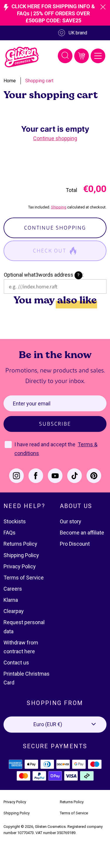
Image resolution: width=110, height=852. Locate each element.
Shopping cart (39, 80)
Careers (13, 589)
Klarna (11, 600)
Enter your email (31, 403)
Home (10, 80)
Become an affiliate (82, 532)
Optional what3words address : (44, 275)
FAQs (10, 532)
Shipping (58, 207)
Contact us (16, 662)
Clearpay (14, 611)
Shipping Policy (21, 555)
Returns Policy (20, 544)
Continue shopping (55, 138)
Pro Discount (75, 544)
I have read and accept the (45, 444)
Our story (70, 521)
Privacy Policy (20, 566)
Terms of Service (24, 577)
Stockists (15, 521)
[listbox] (55, 724)
